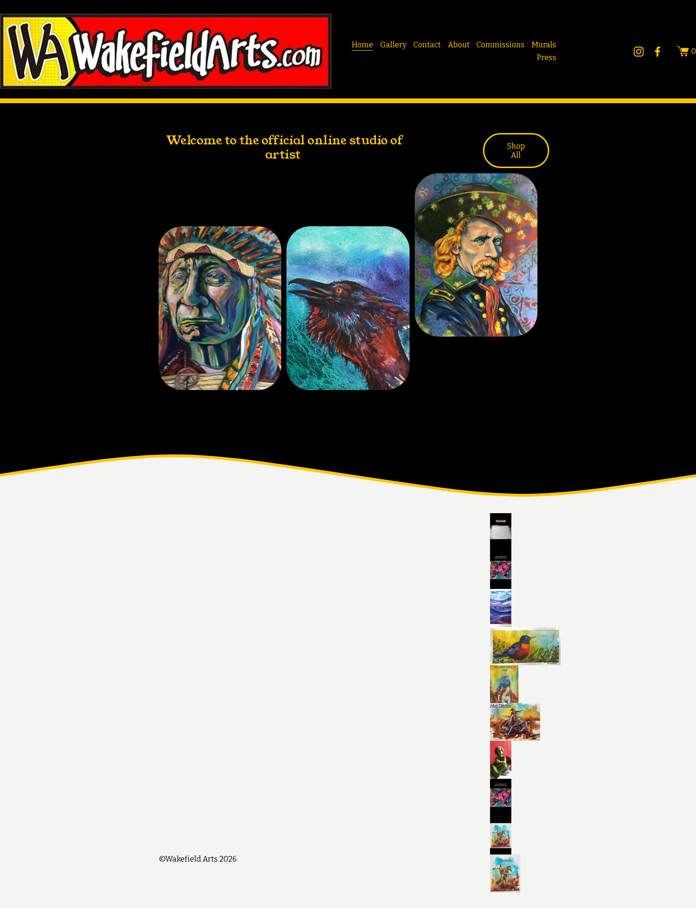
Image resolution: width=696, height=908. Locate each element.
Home (362, 44)
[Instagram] (639, 51)
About (459, 44)
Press (546, 57)
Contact (427, 44)
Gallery (393, 44)
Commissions (500, 44)
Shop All (516, 151)
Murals (544, 44)
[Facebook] (657, 51)
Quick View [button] (348, 373)
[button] (593, 532)
